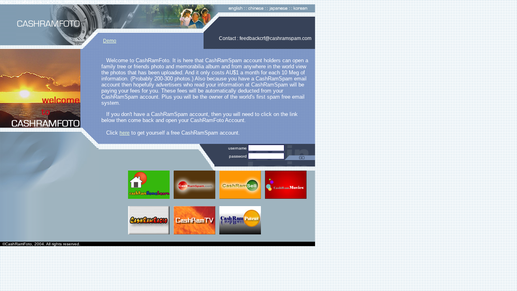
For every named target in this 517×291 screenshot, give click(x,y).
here (125, 133)
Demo (109, 41)
